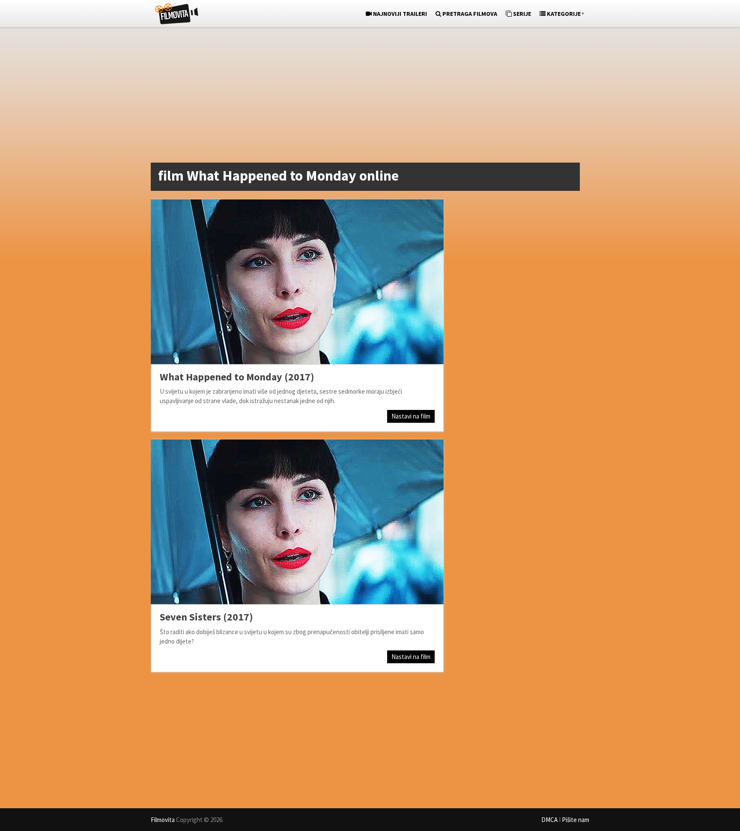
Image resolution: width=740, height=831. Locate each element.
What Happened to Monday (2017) (237, 376)
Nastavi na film (410, 416)
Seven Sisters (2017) (206, 616)
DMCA (549, 820)
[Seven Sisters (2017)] (297, 521)
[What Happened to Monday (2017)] (297, 281)
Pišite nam (575, 820)
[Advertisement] (366, 97)
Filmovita (163, 820)
